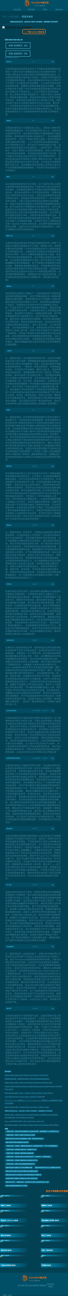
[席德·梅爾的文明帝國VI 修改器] (54, 1216)
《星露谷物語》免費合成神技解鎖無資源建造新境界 (20, 1164)
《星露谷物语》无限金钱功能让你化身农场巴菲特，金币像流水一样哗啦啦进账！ (28, 1156)
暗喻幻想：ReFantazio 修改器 (9, 1220)
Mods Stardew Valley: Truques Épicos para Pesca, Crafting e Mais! (27, 1107)
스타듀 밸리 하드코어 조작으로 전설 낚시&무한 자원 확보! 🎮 (24, 1096)
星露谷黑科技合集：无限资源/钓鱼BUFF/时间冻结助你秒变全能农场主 (27, 1079)
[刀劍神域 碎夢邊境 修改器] (13, 1261)
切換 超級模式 (15, 53)
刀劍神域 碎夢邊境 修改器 (8, 1265)
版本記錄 (59, 9)
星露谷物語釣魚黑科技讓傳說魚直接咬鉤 (17, 1142)
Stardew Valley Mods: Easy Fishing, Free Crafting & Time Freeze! (26, 1075)
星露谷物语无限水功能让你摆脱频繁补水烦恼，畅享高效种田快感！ (25, 1138)
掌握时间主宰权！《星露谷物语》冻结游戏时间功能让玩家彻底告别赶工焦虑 (27, 1182)
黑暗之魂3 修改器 (6, 1235)
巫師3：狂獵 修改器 (47, 1250)
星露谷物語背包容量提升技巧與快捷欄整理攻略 (19, 1167)
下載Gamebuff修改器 (35, 32)
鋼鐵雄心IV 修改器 (47, 1205)
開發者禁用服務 (50, 1284)
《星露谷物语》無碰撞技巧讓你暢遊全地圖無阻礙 (20, 1153)
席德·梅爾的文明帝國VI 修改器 (50, 1220)
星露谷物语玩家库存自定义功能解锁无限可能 (47, 1167)
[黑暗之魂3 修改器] (13, 1231)
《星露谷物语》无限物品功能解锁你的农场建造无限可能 (21, 1160)
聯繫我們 (35, 1285)
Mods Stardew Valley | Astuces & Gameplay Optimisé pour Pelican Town (28, 1082)
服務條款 (43, 1285)
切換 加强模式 (15, 45)
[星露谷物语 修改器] (13, 1246)
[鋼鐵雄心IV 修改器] (54, 1201)
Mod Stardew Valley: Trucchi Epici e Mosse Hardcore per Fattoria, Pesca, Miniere (32, 1125)
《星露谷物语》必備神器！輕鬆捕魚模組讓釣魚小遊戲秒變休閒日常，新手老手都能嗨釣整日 (32, 1146)
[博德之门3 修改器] (13, 1201)
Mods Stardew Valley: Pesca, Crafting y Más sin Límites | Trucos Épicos (29, 1093)
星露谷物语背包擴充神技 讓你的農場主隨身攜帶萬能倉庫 (22, 1171)
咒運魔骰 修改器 (46, 1265)
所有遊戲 (31, 9)
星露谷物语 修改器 (6, 1250)
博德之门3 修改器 (6, 1205)
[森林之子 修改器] (54, 1231)
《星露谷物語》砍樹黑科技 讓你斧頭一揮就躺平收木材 (21, 1149)
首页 (4, 16)
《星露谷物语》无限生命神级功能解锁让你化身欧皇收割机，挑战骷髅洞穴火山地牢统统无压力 (32, 1131)
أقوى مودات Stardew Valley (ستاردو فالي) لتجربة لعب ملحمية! (24, 1121)
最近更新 (17, 9)
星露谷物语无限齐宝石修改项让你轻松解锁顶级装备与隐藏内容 (23, 1175)
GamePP (10, 1295)
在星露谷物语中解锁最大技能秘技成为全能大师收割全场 (21, 1178)
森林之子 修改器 (46, 1235)
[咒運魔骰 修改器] (54, 1261)
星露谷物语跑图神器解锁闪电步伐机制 (16, 1185)
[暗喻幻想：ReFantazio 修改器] (13, 1216)
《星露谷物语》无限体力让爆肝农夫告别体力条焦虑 (20, 1135)
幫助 (45, 9)
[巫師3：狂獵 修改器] (54, 1246)
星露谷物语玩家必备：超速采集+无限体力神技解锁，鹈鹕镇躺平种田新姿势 (29, 1111)
